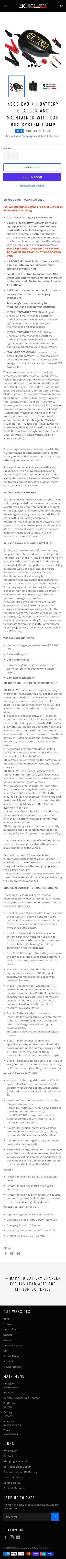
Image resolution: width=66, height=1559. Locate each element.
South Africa (11, 1356)
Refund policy (11, 1482)
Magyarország (12, 1366)
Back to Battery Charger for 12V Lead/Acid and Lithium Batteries (35, 1284)
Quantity (8, 148)
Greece (7, 1340)
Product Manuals (14, 1488)
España (8, 1334)
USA (5, 1350)
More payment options (32, 185)
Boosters (8, 1392)
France (7, 1324)
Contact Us (10, 1456)
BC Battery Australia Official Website (29, 1548)
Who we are (10, 1450)
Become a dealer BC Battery (20, 1472)
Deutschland (11, 1329)
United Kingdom (13, 1345)
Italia (6, 1318)
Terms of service (13, 1477)
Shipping (27, 136)
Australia (9, 1361)
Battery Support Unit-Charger (21, 1397)
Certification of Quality (17, 1466)
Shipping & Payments (17, 1461)
